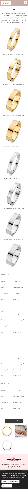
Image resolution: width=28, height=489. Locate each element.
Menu (25, 2)
